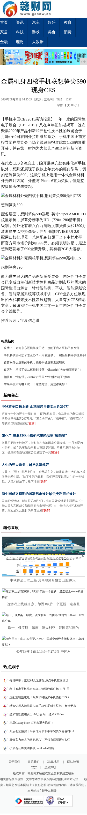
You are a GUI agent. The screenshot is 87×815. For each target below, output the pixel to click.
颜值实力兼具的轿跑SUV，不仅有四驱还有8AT (39, 739)
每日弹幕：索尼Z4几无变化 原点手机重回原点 (38, 680)
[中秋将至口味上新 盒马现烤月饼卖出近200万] (44, 575)
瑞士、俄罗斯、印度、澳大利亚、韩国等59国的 (43, 628)
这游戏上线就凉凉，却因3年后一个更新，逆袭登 (43, 604)
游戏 (36, 32)
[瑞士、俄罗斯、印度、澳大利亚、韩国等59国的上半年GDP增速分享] (44, 621)
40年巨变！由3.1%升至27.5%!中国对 (43, 651)
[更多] (32, 423)
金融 (4, 42)
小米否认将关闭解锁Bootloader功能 (31, 748)
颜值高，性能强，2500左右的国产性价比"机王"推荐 (37, 377)
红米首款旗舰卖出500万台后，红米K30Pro (36, 714)
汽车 (36, 22)
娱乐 (52, 22)
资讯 (20, 22)
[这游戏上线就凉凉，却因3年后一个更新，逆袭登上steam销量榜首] (44, 597)
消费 (68, 32)
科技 (20, 32)
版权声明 (50, 767)
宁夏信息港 (30, 320)
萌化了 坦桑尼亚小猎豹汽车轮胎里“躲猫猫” (34, 436)
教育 (68, 22)
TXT (34, 767)
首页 (4, 22)
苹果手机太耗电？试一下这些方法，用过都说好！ (36, 384)
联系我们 (33, 761)
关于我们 (14, 761)
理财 (20, 42)
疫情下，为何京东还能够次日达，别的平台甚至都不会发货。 (43, 348)
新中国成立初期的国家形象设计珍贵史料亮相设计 (39, 494)
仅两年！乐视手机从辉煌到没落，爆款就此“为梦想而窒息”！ (43, 369)
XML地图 (53, 761)
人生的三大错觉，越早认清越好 (25, 465)
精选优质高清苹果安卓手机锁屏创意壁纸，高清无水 (42, 706)
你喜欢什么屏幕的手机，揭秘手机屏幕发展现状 (34, 362)
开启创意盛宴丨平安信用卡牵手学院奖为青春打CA (41, 731)
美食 (52, 32)
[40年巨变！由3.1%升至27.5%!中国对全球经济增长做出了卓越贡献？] (44, 644)
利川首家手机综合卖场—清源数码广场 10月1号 (39, 689)
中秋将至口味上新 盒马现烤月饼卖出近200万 (35, 406)
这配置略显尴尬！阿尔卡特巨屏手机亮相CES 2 (39, 697)
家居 (4, 32)
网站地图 (73, 761)
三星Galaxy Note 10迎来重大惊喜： (31, 722)
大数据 (38, 42)
